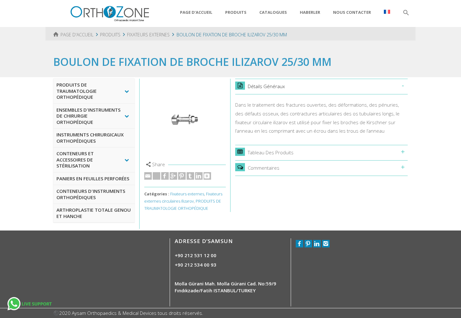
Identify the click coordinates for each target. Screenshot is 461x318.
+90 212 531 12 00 (195, 255)
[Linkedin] (199, 176)
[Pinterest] (182, 176)
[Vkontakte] (207, 176)
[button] (406, 13)
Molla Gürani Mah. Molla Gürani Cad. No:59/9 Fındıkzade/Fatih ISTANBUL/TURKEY (225, 286)
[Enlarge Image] (185, 119)
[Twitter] (156, 176)
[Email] (148, 176)
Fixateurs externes (187, 194)
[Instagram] (326, 243)
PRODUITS (235, 12)
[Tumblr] (190, 176)
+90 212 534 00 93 (195, 265)
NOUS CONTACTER (352, 12)
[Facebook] (165, 176)
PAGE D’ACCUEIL (196, 12)
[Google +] (173, 176)
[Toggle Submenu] (127, 91)
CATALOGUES (273, 12)
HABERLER (310, 12)
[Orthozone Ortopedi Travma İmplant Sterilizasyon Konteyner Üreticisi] (110, 13)
